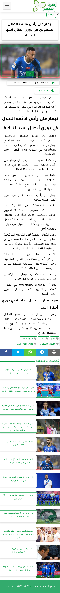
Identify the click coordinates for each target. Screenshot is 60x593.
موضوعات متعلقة (47, 361)
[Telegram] (42, 352)
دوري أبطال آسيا (25, 344)
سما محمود (44, 91)
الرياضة (51, 15)
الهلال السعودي (47, 344)
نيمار (53, 339)
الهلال (42, 339)
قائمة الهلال (27, 339)
